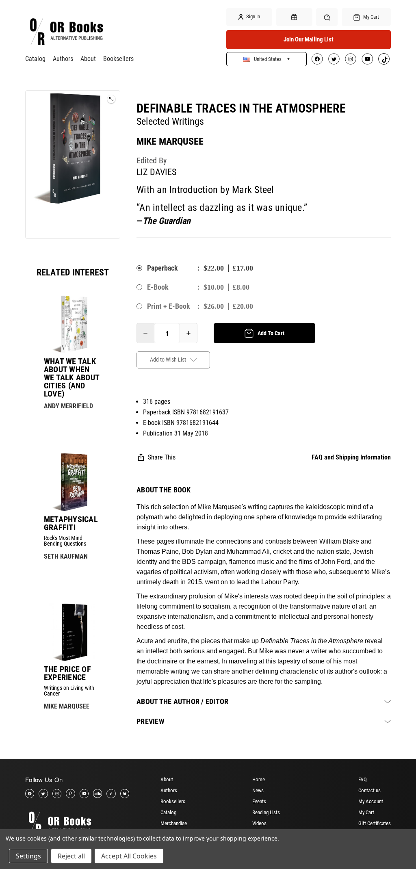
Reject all (71, 856)
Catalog (35, 59)
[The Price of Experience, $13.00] (73, 632)
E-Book (158, 287)
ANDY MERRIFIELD (68, 406)
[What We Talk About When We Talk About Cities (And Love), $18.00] (73, 324)
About (88, 59)
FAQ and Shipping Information (351, 457)
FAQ (362, 779)
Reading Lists (266, 812)
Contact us (369, 790)
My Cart (366, 812)
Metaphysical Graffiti (71, 523)
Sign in (252, 16)
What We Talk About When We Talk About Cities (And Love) (71, 377)
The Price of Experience (67, 673)
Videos (259, 823)
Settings (28, 856)
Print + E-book (168, 306)
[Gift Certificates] (294, 17)
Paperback (162, 268)
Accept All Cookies (129, 856)
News (258, 790)
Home (258, 779)
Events (259, 801)
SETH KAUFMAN (66, 556)
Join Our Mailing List (309, 39)
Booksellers (118, 59)
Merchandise (173, 823)
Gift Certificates (374, 823)
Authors (63, 59)
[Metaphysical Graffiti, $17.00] (73, 482)
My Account (370, 801)
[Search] (327, 17)
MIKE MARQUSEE (66, 706)
